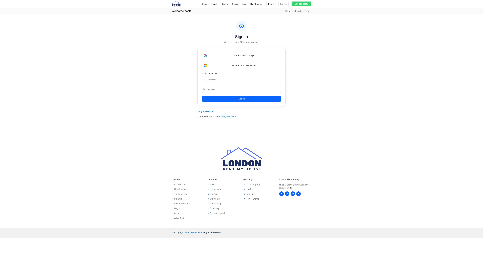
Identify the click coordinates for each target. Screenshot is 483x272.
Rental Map (216, 204)
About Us (179, 213)
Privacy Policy (181, 204)
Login (271, 4)
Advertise (179, 218)
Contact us (179, 184)
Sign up (283, 4)
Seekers (214, 194)
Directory (214, 208)
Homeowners (216, 189)
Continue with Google (243, 55)
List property (301, 4)
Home (204, 4)
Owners (225, 4)
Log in (177, 208)
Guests (235, 4)
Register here (229, 116)
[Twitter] (281, 193)
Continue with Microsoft (243, 65)
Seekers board (217, 213)
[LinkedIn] (293, 193)
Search (214, 4)
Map (244, 4)
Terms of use (180, 194)
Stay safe (215, 199)
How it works (256, 4)
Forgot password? (206, 111)
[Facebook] (287, 193)
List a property (253, 184)
